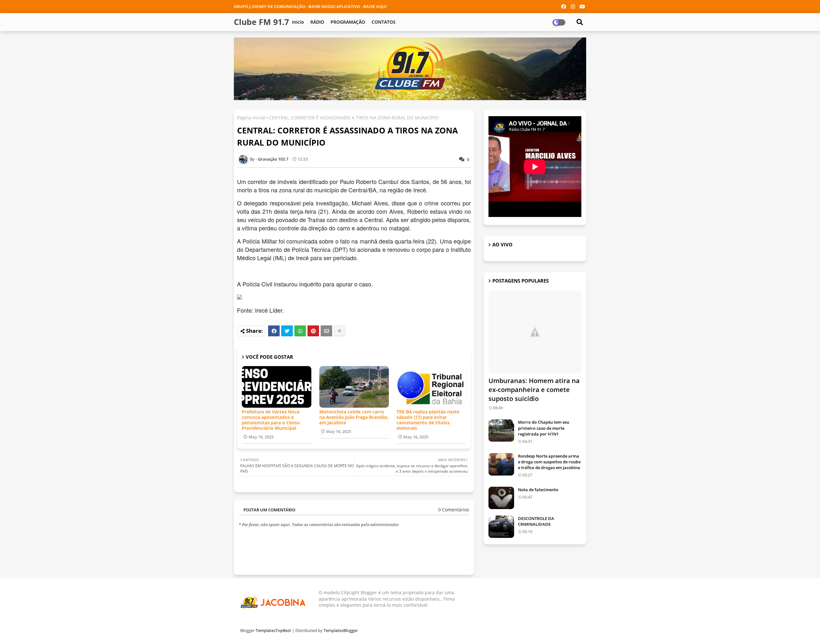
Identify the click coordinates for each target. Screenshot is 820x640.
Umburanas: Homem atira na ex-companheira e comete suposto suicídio (534, 389)
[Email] (326, 330)
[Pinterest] (313, 330)
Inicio (298, 22)
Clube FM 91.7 (261, 21)
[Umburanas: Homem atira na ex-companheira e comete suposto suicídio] (534, 332)
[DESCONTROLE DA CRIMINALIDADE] (501, 527)
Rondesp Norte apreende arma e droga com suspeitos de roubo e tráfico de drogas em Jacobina (549, 461)
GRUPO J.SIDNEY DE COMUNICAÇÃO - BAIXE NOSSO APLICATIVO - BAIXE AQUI (310, 6)
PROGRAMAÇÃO (348, 22)
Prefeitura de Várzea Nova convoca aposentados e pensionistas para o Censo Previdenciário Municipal (271, 420)
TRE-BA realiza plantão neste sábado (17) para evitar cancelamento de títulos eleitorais (428, 420)
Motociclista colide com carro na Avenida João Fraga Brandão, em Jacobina (354, 417)
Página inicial (251, 118)
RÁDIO (317, 22)
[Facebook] (274, 330)
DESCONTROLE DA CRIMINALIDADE (536, 521)
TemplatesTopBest (273, 630)
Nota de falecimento (538, 489)
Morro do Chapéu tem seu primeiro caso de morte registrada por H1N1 (543, 427)
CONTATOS (384, 22)
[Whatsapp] (300, 330)
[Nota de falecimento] (501, 498)
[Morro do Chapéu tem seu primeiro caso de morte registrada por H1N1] (501, 430)
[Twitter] (287, 330)
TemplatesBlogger (341, 630)
